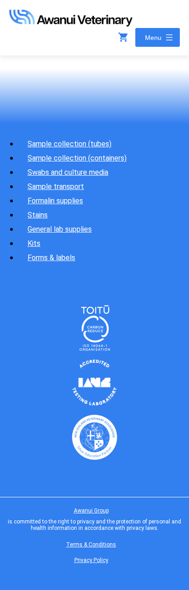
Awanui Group (91, 510)
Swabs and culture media (68, 172)
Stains (38, 215)
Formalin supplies (55, 200)
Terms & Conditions (91, 544)
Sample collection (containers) (77, 158)
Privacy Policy (91, 560)
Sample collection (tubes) (69, 143)
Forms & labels (51, 257)
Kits (34, 243)
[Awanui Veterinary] (71, 23)
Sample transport (56, 186)
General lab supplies (60, 229)
